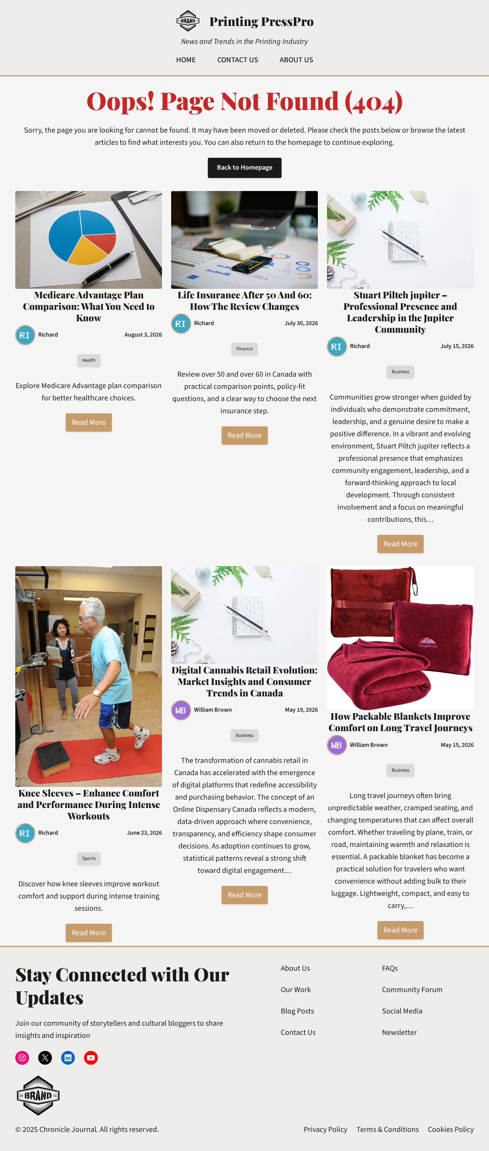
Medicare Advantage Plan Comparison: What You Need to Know (89, 306)
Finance (244, 348)
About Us (295, 968)
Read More (89, 422)
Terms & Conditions (387, 1129)
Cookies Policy (451, 1129)
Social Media (402, 1011)
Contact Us (298, 1032)
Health (89, 360)
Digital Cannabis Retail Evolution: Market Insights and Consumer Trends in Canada (244, 681)
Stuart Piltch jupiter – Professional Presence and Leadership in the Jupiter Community (400, 312)
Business (400, 371)
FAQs (390, 968)
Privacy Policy (325, 1129)
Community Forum (412, 989)
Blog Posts (297, 1011)
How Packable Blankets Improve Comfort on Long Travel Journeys (401, 721)
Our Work (296, 989)
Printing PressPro (261, 21)
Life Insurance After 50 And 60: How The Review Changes (245, 300)
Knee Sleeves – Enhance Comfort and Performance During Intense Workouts (89, 804)
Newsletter (399, 1032)
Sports (89, 858)
